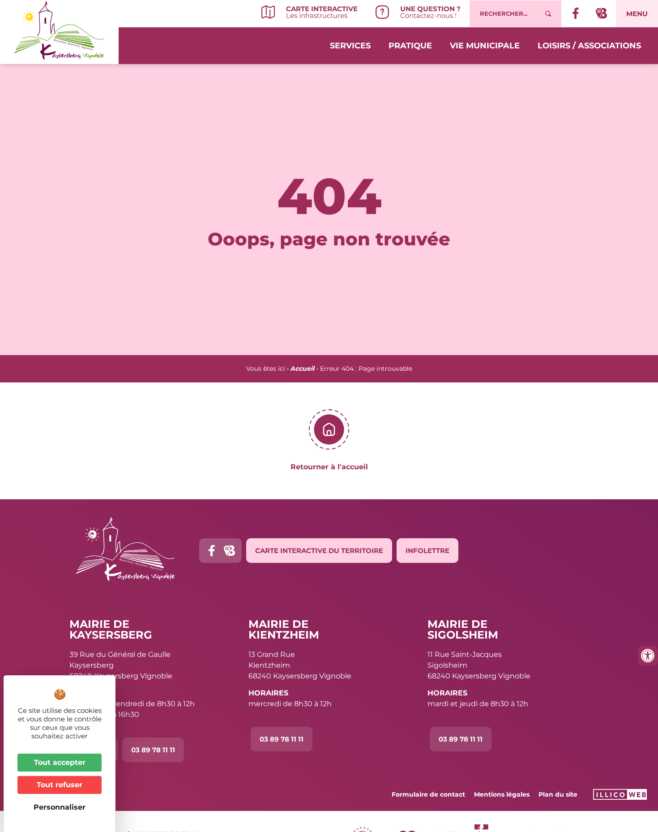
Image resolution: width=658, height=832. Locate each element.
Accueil (303, 368)
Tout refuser (59, 785)
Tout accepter (59, 762)
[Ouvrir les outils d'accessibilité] (648, 655)
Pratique (410, 46)
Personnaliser (59, 807)
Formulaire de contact (428, 794)
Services (350, 46)
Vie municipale (485, 46)
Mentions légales (502, 794)
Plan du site (557, 794)
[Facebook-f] (211, 550)
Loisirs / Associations (589, 46)
